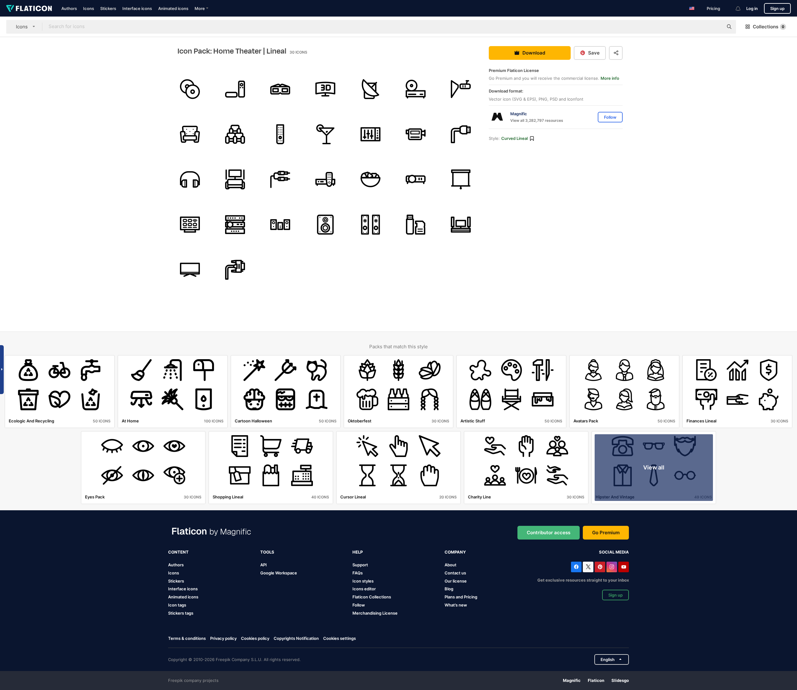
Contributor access (548, 532)
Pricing (713, 8)
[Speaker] (325, 224)
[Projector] (460, 89)
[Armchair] (189, 134)
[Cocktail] (325, 134)
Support (360, 564)
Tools (267, 552)
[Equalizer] (370, 134)
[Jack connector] (280, 179)
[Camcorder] (415, 134)
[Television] (460, 224)
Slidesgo (620, 680)
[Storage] (415, 224)
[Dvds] (189, 89)
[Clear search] (715, 27)
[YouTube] (623, 567)
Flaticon (596, 680)
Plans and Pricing (461, 596)
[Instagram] (611, 567)
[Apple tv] (235, 89)
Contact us (455, 572)
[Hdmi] (460, 134)
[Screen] (325, 89)
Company (455, 552)
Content (178, 552)
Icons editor (364, 588)
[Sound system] (280, 224)
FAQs (357, 572)
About (450, 564)
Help (357, 552)
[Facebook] (576, 567)
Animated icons (173, 8)
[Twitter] (588, 567)
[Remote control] (280, 134)
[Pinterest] (600, 567)
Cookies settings (339, 638)
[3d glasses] (280, 89)
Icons (88, 8)
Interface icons (137, 8)
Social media (614, 552)
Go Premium (606, 532)
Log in (752, 8)
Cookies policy (255, 638)
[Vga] (235, 269)
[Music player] (415, 89)
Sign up (777, 8)
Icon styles (363, 580)
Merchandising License (375, 613)
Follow (358, 604)
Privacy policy (223, 638)
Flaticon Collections (371, 596)
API (263, 564)
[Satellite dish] (370, 89)
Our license (456, 580)
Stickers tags (180, 613)
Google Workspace (278, 572)
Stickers (108, 8)
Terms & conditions (187, 638)
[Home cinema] (235, 179)
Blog (449, 588)
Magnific (572, 680)
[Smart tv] (189, 224)
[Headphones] (189, 179)
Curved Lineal (514, 138)
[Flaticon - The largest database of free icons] (29, 8)
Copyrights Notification (296, 638)
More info (610, 78)
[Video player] (325, 179)
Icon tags (177, 604)
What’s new (456, 604)
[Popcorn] (370, 179)
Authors (69, 8)
